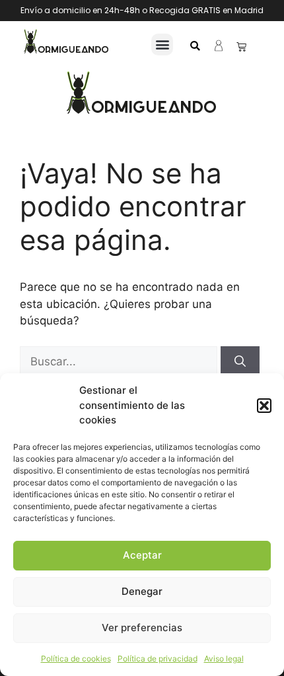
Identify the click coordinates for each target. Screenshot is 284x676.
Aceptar (142, 555)
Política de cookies (76, 658)
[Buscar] (240, 362)
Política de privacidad (157, 658)
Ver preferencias (142, 627)
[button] (264, 405)
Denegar (142, 591)
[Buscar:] (120, 361)
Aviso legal (224, 658)
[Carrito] (241, 46)
